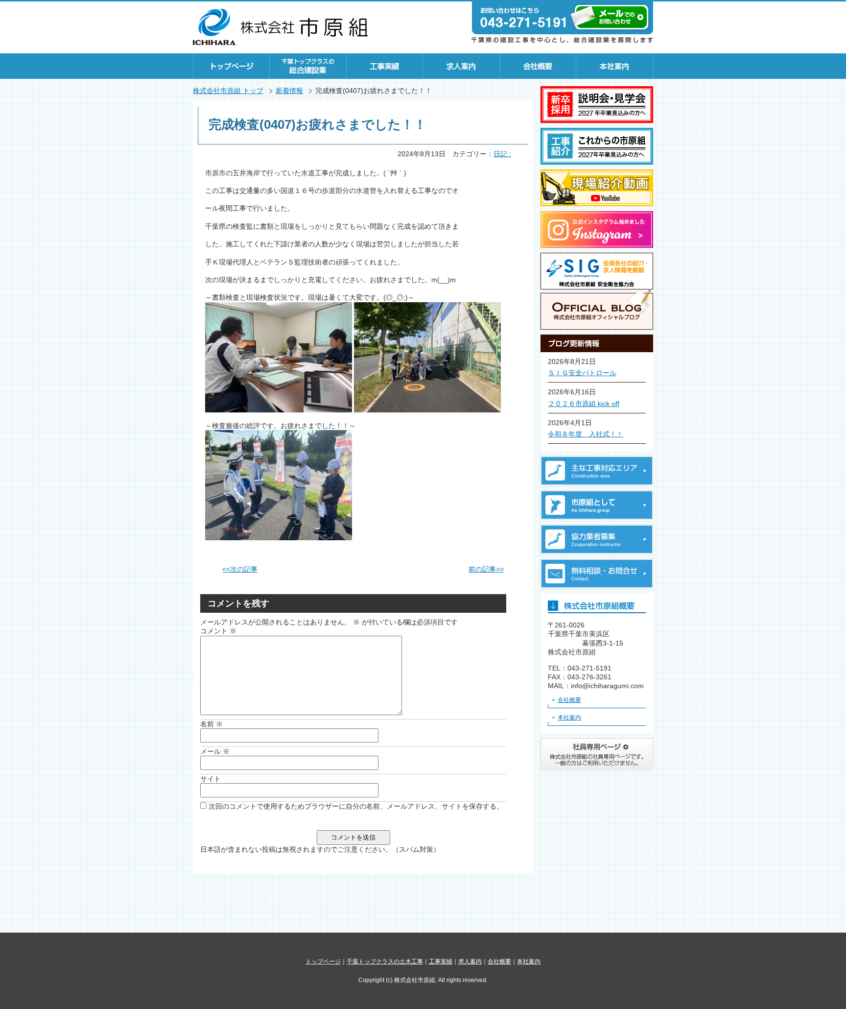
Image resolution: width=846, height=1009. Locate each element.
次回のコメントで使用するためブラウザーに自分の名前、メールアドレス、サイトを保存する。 (356, 806)
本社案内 (614, 66)
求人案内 (461, 66)
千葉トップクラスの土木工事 (385, 961)
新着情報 (289, 91)
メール (215, 751)
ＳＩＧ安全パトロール (582, 373)
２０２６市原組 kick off (583, 404)
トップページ (231, 66)
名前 (211, 724)
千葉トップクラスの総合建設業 (308, 66)
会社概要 (538, 66)
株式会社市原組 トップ (228, 91)
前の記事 (486, 569)
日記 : (502, 154)
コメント (218, 631)
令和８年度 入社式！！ (585, 434)
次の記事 (240, 569)
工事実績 (385, 66)
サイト (210, 779)
